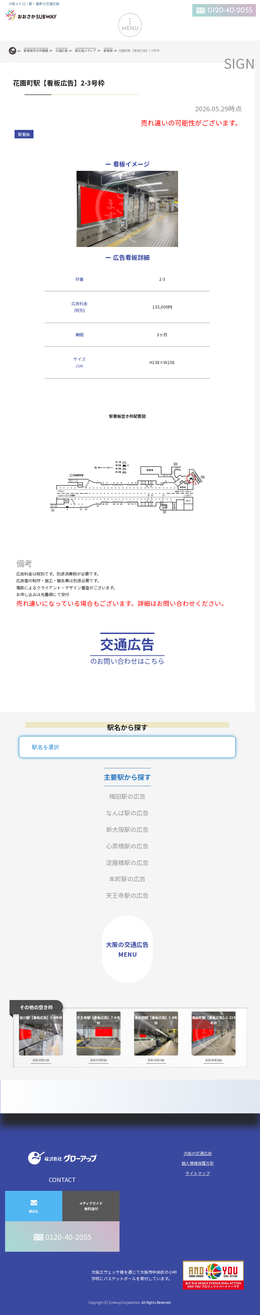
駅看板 (24, 134)
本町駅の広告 (127, 878)
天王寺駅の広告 (127, 895)
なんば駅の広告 (127, 812)
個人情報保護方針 (197, 1163)
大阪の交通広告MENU (127, 949)
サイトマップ (198, 1173)
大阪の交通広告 (197, 1153)
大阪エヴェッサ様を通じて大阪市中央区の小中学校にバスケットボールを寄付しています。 (134, 1275)
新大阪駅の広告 (127, 829)
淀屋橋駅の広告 (127, 862)
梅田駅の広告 (127, 796)
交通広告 (127, 650)
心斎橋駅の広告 (127, 845)
